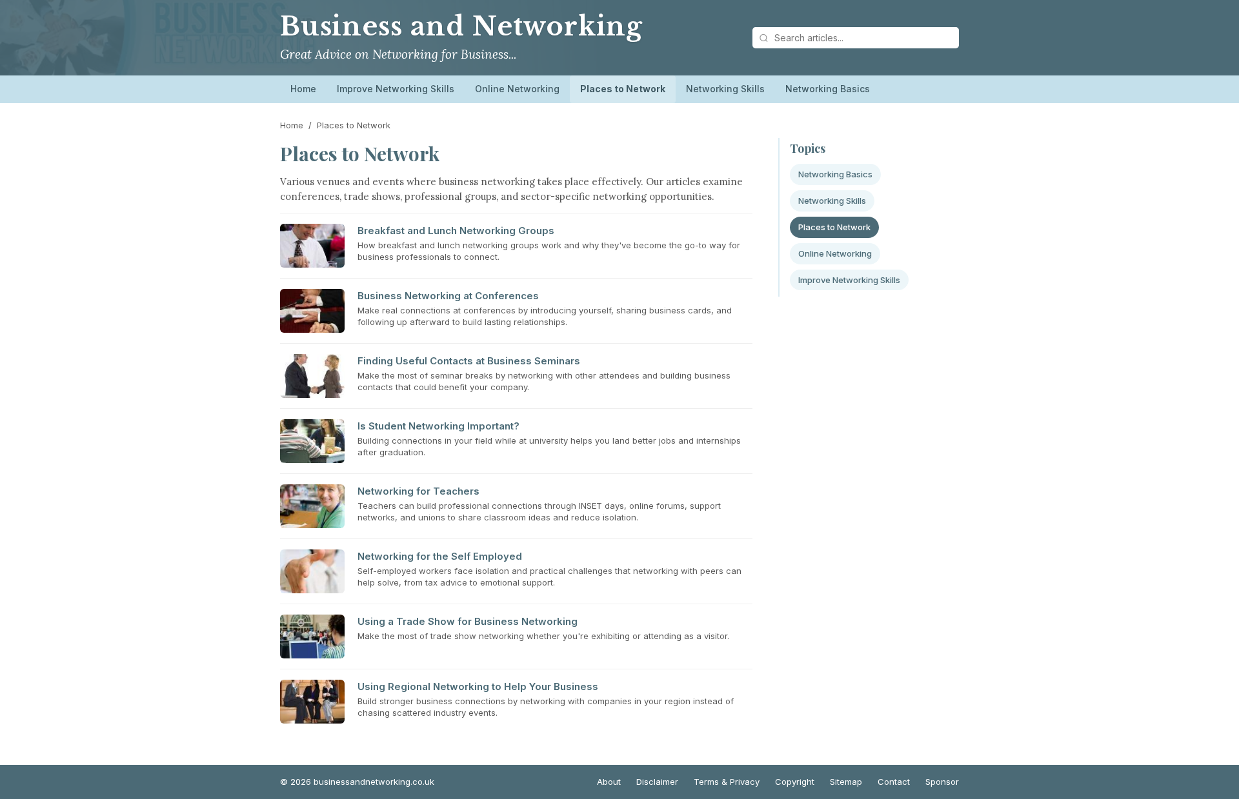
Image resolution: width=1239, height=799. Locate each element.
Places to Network (622, 88)
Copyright (794, 781)
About (609, 781)
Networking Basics (827, 88)
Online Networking (517, 88)
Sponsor (942, 781)
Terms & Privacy (727, 781)
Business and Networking (461, 26)
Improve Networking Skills (395, 88)
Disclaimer (657, 781)
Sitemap (846, 781)
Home (303, 88)
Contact (894, 781)
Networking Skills (725, 88)
